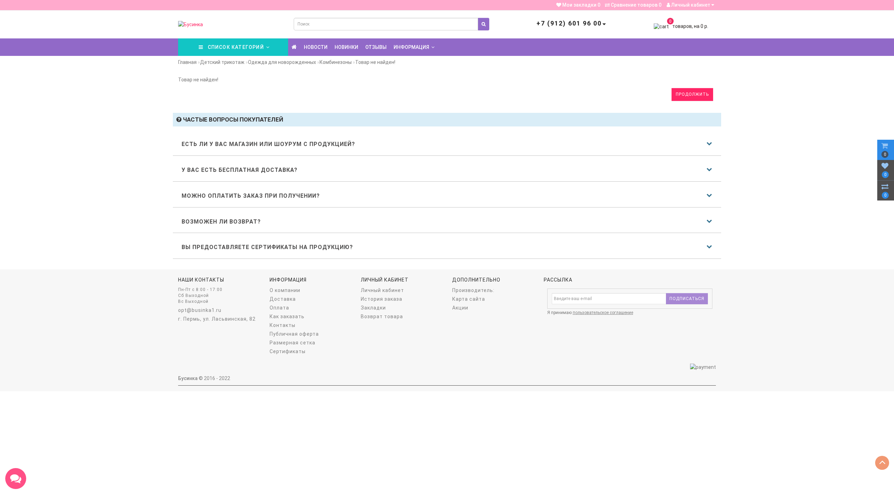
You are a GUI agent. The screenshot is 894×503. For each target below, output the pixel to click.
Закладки (373, 308)
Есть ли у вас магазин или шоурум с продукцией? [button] (268, 144)
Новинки (346, 47)
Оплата (279, 308)
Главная (187, 62)
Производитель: (473, 290)
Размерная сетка (292, 342)
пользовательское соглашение (603, 312)
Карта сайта (468, 299)
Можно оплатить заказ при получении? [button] (251, 195)
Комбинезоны (336, 62)
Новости (316, 47)
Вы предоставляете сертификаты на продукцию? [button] (267, 247)
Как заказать (287, 316)
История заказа (381, 299)
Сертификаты (288, 351)
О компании (285, 290)
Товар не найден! (375, 62)
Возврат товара (382, 316)
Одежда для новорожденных (282, 62)
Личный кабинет (690, 5)
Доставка (283, 299)
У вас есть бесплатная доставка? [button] (240, 170)
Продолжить (692, 94)
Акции (460, 308)
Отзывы (376, 47)
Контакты (282, 325)
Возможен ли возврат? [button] (221, 221)
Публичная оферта (294, 334)
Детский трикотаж (222, 62)
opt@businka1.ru (199, 310)
